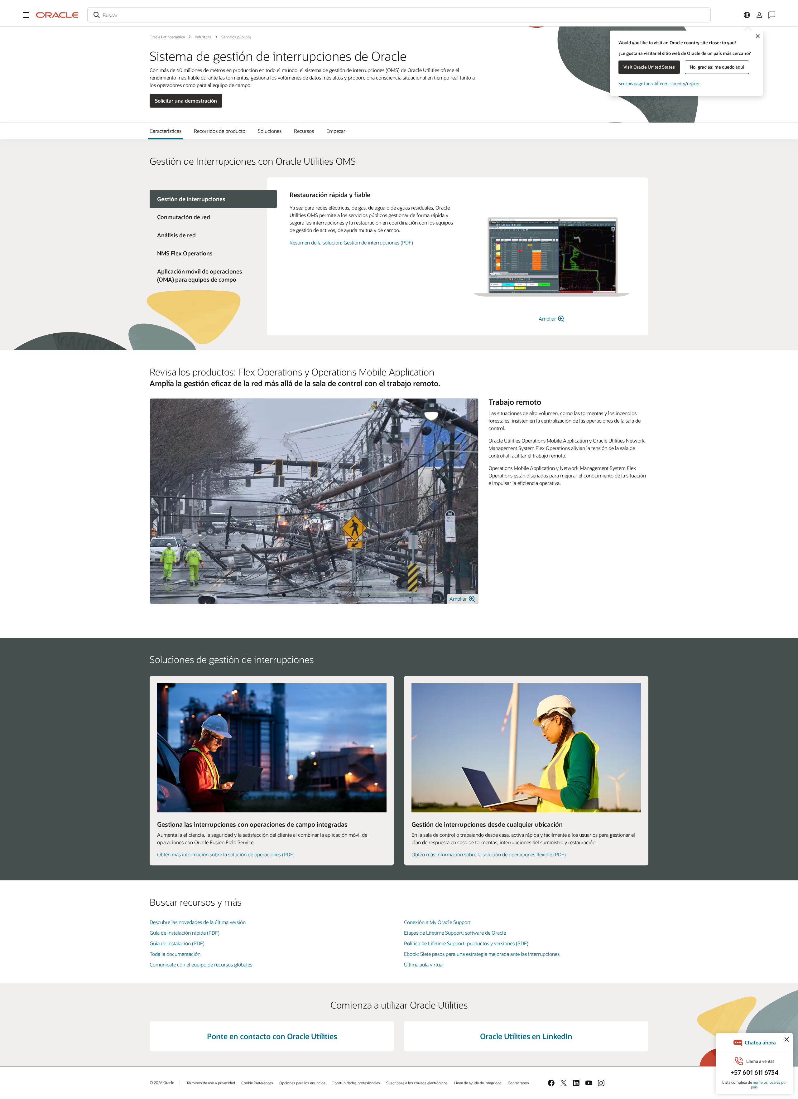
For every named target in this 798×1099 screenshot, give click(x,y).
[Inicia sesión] (759, 15)
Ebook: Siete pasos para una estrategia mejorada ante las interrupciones (482, 954)
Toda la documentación (175, 954)
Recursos (304, 131)
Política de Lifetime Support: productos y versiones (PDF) (466, 943)
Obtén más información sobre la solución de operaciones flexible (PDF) (488, 854)
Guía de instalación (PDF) (177, 943)
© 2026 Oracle (162, 1082)
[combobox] (399, 14)
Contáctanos (518, 1082)
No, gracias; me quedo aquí (717, 67)
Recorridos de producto (219, 131)
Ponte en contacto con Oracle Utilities (272, 1036)
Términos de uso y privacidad (210, 1082)
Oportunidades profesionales (356, 1082)
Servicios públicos (236, 36)
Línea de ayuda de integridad (478, 1082)
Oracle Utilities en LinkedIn (526, 1036)
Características (165, 131)
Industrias (203, 36)
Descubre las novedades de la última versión (198, 922)
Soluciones (269, 131)
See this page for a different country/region (658, 83)
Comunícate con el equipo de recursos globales (201, 964)
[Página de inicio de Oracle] (57, 15)
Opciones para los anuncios (302, 1082)
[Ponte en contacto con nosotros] (772, 15)
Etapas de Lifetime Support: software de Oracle (455, 932)
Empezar (335, 131)
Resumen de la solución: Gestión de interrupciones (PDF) (351, 242)
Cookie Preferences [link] (257, 1082)
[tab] (208, 217)
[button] (26, 15)
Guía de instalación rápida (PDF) (184, 932)
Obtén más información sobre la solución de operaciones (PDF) (226, 854)
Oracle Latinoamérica (167, 36)
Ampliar (548, 318)
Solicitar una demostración (186, 100)
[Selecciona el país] (747, 15)
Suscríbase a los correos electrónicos (417, 1082)
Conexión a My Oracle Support (437, 922)
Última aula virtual (424, 964)
